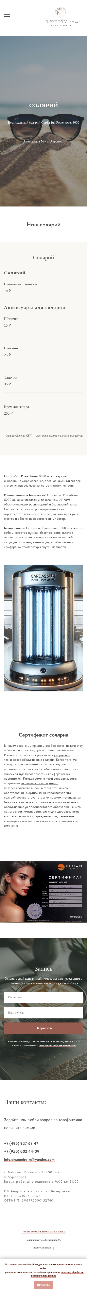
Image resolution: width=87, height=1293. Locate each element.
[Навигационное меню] (7, 16)
